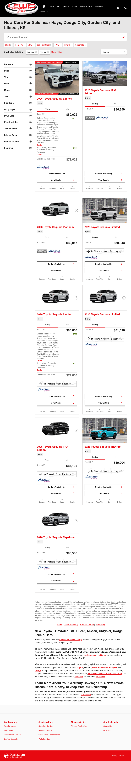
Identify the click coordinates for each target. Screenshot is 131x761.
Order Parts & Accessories (49, 734)
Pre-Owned (8, 730)
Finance (74, 6)
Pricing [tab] (47, 109)
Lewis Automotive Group (70, 639)
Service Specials (45, 730)
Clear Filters (56, 51)
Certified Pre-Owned (12, 734)
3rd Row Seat (44, 44)
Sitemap (114, 756)
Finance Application (79, 726)
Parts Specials (44, 739)
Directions (107, 730)
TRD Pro (19, 44)
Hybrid (68, 44)
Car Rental (98, 6)
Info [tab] (67, 109)
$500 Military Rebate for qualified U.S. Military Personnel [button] (46, 150)
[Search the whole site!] (125, 8)
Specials (65, 6)
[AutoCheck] (43, 167)
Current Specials (11, 739)
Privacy (121, 756)
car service (100, 676)
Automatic (80, 44)
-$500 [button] (74, 118)
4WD (57, 44)
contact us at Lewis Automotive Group (105, 673)
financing (79, 676)
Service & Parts (85, 6)
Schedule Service (46, 726)
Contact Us (107, 726)
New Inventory (10, 726)
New (52, 6)
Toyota (43, 51)
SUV (31, 44)
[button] (57, 103)
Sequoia (30, 51)
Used (58, 6)
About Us (44, 11)
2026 (8, 44)
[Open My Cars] (117, 8)
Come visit (86, 694)
